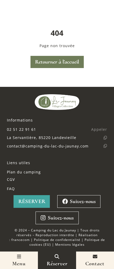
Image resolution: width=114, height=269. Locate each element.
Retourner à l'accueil (57, 62)
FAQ (11, 188)
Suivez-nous (83, 201)
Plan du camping (24, 171)
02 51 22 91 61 (21, 129)
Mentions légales (70, 244)
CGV (11, 179)
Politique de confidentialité (57, 239)
